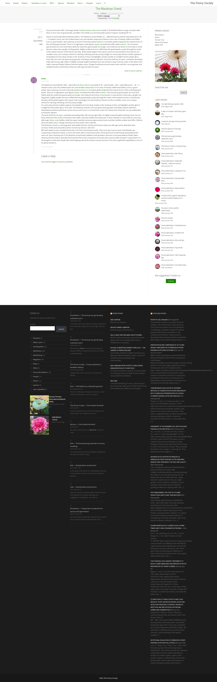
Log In (98, 3)
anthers (123, 44)
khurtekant (74, 315)
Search (32, 324)
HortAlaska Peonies (159, 313)
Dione (157, 37)
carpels (97, 44)
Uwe (72, 487)
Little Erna (92, 430)
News (35, 364)
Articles (25, 3)
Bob (71, 386)
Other (35, 368)
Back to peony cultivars (133, 71)
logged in (54, 162)
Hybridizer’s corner (39, 3)
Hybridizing (37, 355)
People (35, 376)
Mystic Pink (159, 45)
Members (71, 3)
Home (7, 3)
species (36, 385)
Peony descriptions (40, 372)
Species (61, 3)
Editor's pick (37, 342)
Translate (115, 18)
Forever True (159, 40)
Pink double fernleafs (95, 405)
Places (35, 381)
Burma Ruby (86, 30)
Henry (43, 78)
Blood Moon (159, 35)
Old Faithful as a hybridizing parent (89, 386)
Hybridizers (37, 351)
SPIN (52, 3)
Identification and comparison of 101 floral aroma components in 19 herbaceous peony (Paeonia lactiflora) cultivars (167, 347)
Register (89, 3)
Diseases (36, 338)
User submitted (39, 389)
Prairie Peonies (118, 313)
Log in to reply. (47, 147)
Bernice (73, 424)
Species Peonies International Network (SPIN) (57, 399)
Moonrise (96, 30)
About (80, 3)
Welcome (113, 381)
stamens (100, 42)
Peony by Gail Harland (159, 320)
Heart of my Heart (161, 42)
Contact (171, 281)
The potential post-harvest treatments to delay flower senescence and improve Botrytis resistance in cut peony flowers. (168, 563)
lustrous (49, 42)
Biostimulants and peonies (86, 465)
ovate (56, 120)
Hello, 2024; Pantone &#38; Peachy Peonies (126, 335)
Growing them (38, 346)
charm (82, 348)
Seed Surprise (115, 320)
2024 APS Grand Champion (119, 327)
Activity (16, 3)
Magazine (37, 359)
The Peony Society (201, 3)
